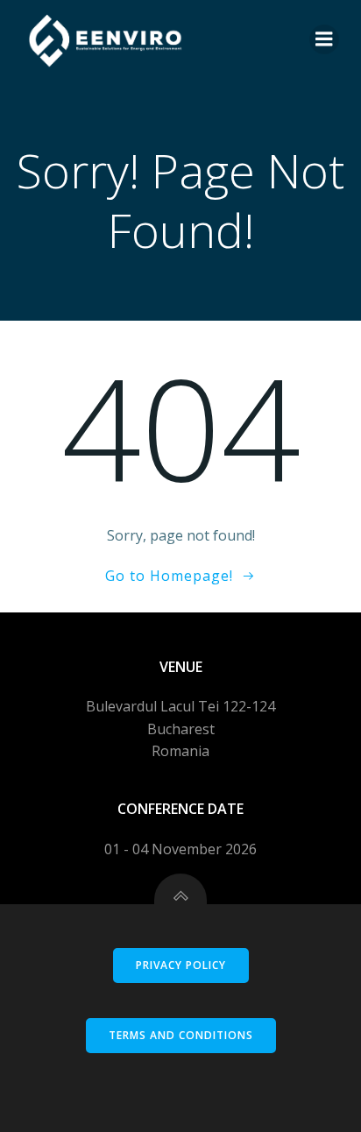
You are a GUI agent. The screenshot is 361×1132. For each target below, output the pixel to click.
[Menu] (324, 39)
